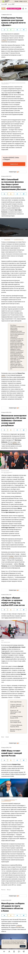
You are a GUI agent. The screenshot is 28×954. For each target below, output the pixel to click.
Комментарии (14, 171)
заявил (3, 375)
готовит (13, 867)
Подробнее (22, 943)
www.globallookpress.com (18, 239)
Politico (12, 774)
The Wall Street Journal (17, 206)
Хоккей (7, 737)
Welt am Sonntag (20, 774)
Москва (10, 4)
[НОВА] (13, 8)
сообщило (19, 925)
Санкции (8, 889)
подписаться (14, 164)
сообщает (4, 40)
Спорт (2, 737)
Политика (3, 889)
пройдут (11, 556)
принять (22, 946)
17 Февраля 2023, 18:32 (6, 14)
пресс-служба (6, 472)
